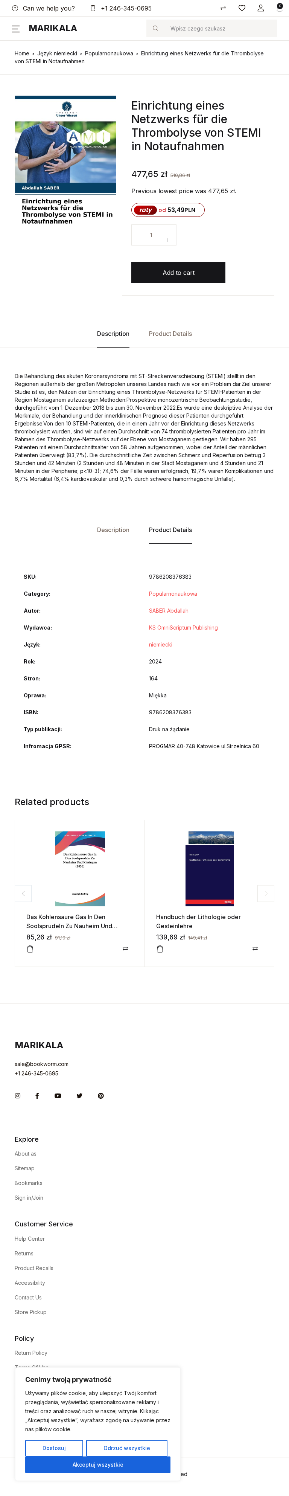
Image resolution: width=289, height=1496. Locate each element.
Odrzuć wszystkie (126, 1448)
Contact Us (28, 1297)
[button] (260, 8)
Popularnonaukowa (109, 53)
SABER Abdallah (169, 610)
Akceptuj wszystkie (98, 1464)
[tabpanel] (65, 172)
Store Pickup (31, 1312)
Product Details (170, 333)
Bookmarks (29, 1183)
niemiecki (160, 644)
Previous (23, 893)
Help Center (30, 1238)
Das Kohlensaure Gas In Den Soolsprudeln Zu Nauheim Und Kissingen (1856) (69, 926)
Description (113, 333)
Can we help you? (48, 8)
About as (26, 1153)
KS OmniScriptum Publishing (183, 627)
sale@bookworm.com (41, 1064)
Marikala (53, 28)
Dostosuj (54, 1448)
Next (265, 893)
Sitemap (25, 1168)
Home (22, 53)
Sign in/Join (29, 1197)
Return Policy (31, 1353)
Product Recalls (34, 1268)
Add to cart (179, 272)
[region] (98, 1424)
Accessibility (30, 1282)
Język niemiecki (57, 53)
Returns (24, 1253)
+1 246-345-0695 (125, 8)
